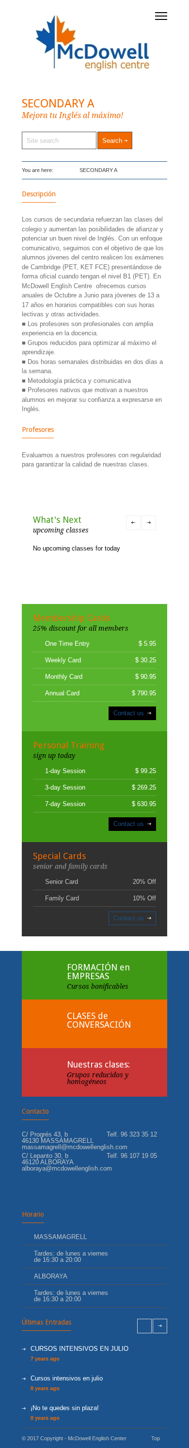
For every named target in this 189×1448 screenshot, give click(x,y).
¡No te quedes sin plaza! (65, 1408)
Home (62, 170)
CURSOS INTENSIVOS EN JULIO (79, 1348)
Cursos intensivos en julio (67, 1378)
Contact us (128, 713)
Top (155, 1438)
